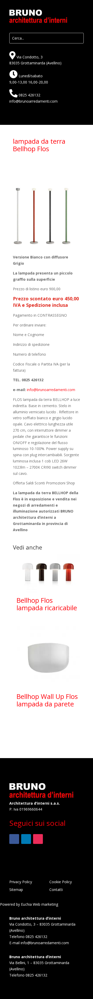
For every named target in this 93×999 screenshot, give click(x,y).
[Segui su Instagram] (38, 839)
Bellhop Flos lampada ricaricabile (47, 604)
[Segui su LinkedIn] (26, 839)
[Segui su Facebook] (14, 839)
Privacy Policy (20, 882)
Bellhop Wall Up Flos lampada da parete (47, 700)
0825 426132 (29, 95)
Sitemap (16, 890)
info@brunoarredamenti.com (33, 101)
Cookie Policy (60, 882)
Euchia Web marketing (39, 904)
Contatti (56, 890)
